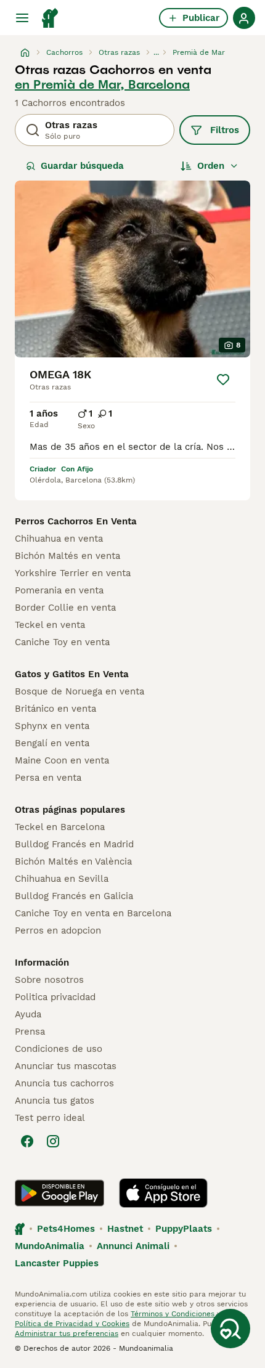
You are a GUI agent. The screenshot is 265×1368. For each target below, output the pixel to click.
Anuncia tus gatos (54, 1100)
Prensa (30, 1031)
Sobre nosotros (49, 979)
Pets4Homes (66, 1228)
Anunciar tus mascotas (65, 1066)
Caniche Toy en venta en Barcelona (93, 913)
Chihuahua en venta (59, 538)
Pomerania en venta (59, 590)
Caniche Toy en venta (62, 642)
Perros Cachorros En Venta (76, 521)
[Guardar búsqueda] (230, 1328)
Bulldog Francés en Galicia (74, 896)
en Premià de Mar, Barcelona (102, 84)
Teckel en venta (50, 624)
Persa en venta (48, 777)
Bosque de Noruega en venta (79, 691)
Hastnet (125, 1228)
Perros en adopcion (58, 930)
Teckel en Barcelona (60, 827)
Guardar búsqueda (82, 165)
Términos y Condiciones (172, 1313)
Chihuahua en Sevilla (61, 878)
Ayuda (28, 1014)
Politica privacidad (55, 997)
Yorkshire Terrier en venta (73, 573)
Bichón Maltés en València (73, 861)
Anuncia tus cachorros (64, 1083)
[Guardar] (223, 379)
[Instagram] (53, 1141)
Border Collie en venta (65, 607)
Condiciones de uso (58, 1048)
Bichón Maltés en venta (67, 555)
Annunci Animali (133, 1246)
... (156, 52)
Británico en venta (55, 708)
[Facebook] (27, 1141)
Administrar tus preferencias (66, 1333)
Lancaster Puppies (57, 1263)
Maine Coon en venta (62, 760)
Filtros (224, 130)
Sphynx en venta (52, 725)
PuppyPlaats (183, 1228)
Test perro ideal (50, 1117)
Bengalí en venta (52, 743)
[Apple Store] (163, 1193)
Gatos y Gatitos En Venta (72, 674)
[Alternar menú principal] (22, 18)
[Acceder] (244, 18)
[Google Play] (59, 1193)
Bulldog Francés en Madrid (74, 844)
